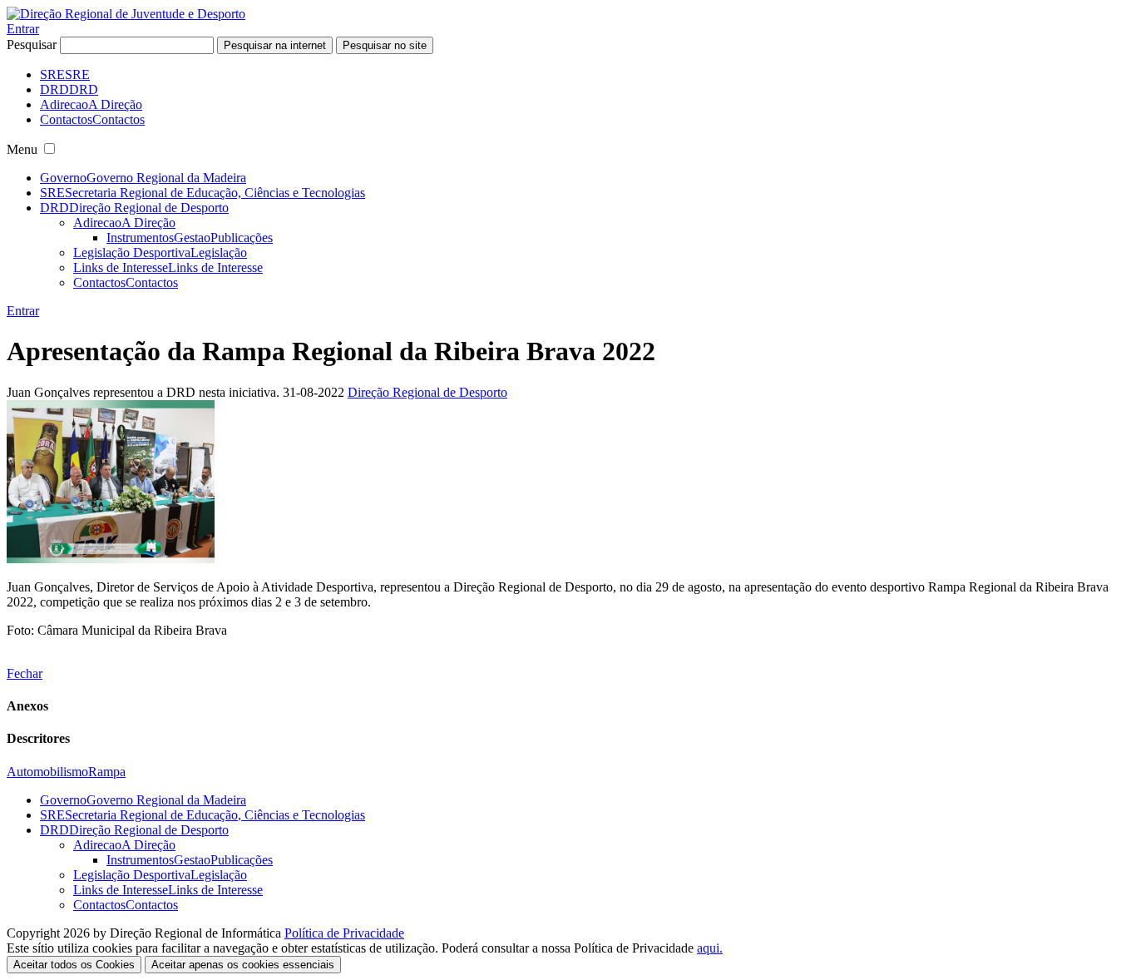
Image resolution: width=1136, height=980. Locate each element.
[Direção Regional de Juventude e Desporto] (126, 14)
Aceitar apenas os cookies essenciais (242, 964)
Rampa (107, 772)
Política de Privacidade (344, 933)
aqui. (710, 948)
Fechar (24, 673)
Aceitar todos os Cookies (74, 964)
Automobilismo (47, 772)
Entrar (23, 29)
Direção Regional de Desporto (427, 392)
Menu (22, 149)
